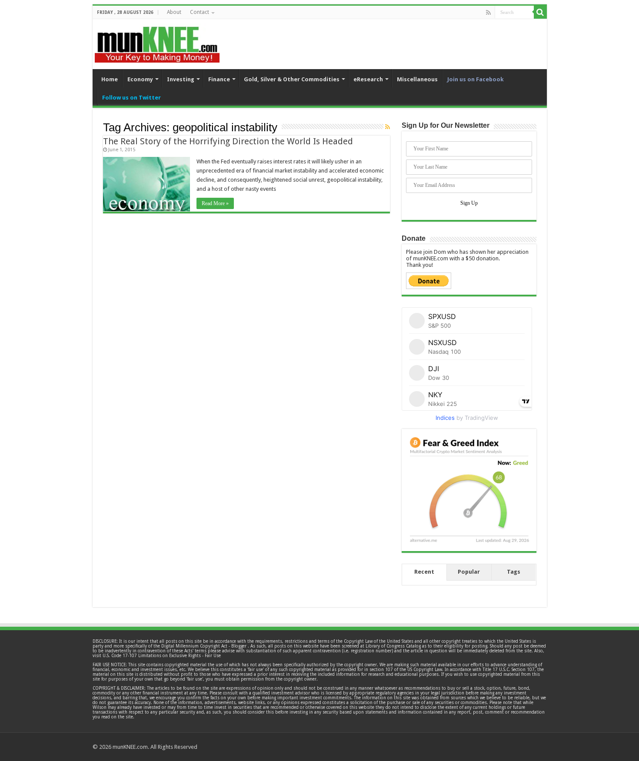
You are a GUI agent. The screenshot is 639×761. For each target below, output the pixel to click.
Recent (424, 571)
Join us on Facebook (475, 79)
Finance (219, 79)
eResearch (368, 79)
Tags (513, 571)
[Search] (540, 12)
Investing (180, 79)
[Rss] (488, 12)
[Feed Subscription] (387, 126)
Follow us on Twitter (131, 97)
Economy (140, 79)
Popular (469, 571)
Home (109, 79)
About (174, 12)
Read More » (215, 203)
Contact (199, 12)
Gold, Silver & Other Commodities (291, 79)
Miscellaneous (417, 79)
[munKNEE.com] (157, 41)
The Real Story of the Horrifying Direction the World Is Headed (228, 141)
